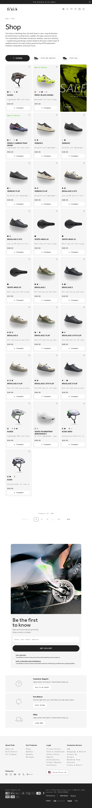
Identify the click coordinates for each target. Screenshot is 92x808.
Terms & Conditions (55, 752)
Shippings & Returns (76, 752)
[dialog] (67, 9)
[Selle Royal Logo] (64, 796)
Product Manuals (54, 762)
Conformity (51, 765)
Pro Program (10, 754)
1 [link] (36, 519)
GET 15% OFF (46, 648)
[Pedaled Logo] (70, 801)
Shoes (28, 749)
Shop (13, 18)
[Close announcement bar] (89, 2)
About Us (9, 749)
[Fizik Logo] (73, 796)
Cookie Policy (53, 754)
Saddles (29, 752)
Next (68, 519)
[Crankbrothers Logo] (59, 801)
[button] (63, 9)
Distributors (11, 752)
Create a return (74, 765)
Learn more (39, 723)
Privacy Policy (53, 749)
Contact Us (72, 754)
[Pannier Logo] (76, 801)
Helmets (29, 754)
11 (59, 519)
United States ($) (60, 772)
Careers (70, 757)
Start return (40, 705)
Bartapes (30, 757)
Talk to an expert (42, 687)
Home (7, 18)
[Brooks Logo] (48, 801)
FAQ (68, 749)
